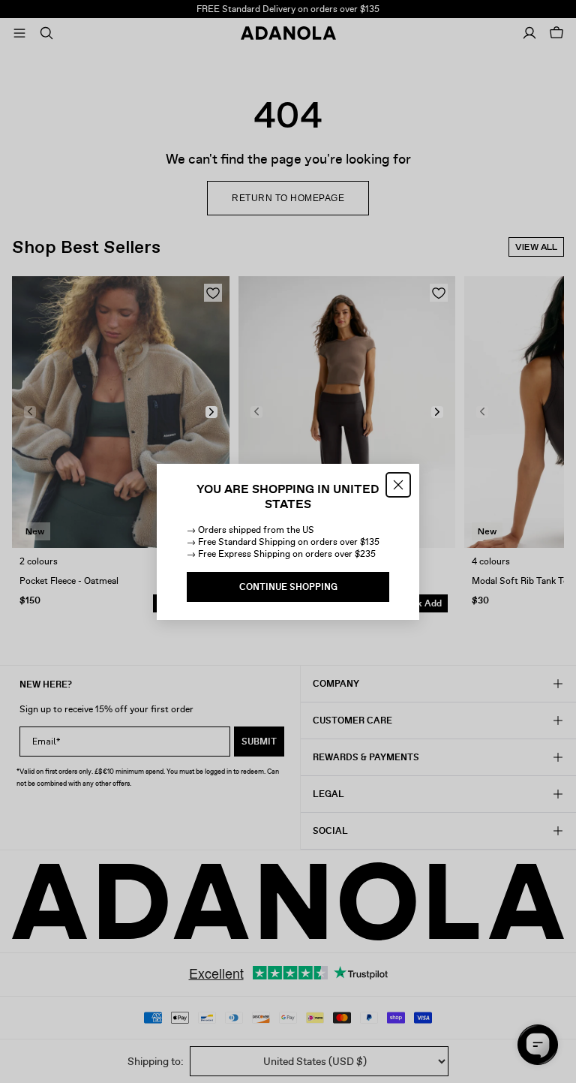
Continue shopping (288, 587)
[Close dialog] (398, 485)
